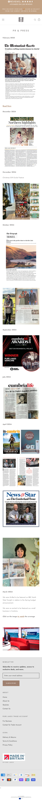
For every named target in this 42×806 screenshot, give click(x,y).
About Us (6, 701)
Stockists (6, 705)
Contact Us (6, 708)
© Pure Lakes (8, 762)
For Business (7, 721)
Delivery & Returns (9, 737)
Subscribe (11, 683)
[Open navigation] (3, 20)
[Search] (35, 20)
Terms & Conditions (10, 741)
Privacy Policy (7, 745)
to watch (21, 616)
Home (5, 697)
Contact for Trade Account (12, 725)
